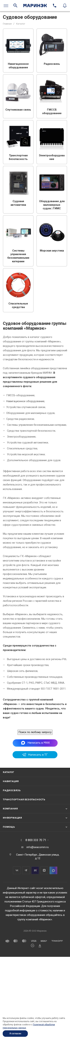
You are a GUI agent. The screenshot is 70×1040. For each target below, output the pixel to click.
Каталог (8, 772)
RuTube (35, 870)
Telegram (26, 870)
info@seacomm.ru (38, 847)
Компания (10, 808)
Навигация (11, 781)
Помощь (9, 827)
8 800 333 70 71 (35, 840)
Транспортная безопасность (24, 799)
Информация (12, 817)
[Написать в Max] (35, 742)
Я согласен (15, 1033)
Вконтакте (17, 870)
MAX (53, 870)
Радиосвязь (12, 790)
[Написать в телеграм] (35, 757)
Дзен (44, 870)
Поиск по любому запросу (35, 732)
